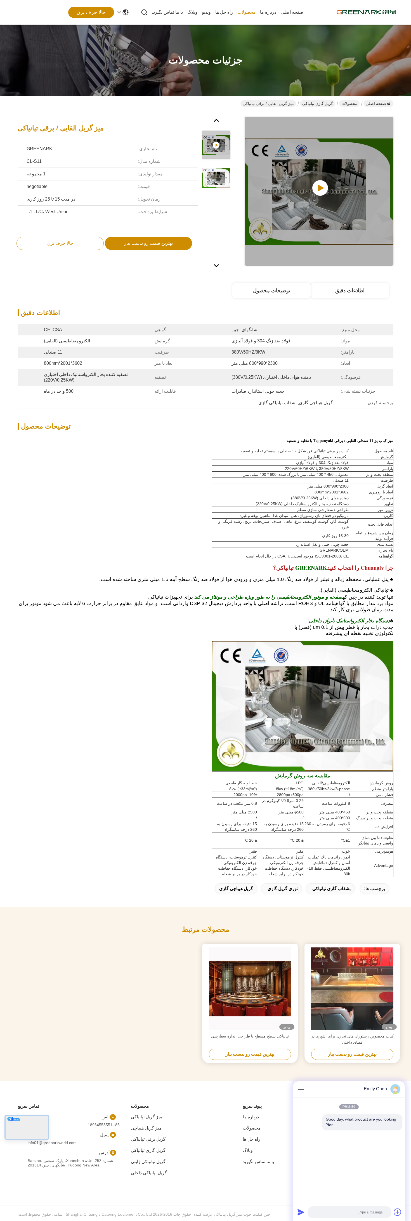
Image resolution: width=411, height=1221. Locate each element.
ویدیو (206, 12)
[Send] (300, 1212)
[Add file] (397, 1212)
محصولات (246, 12)
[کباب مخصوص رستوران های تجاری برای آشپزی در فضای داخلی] (352, 988)
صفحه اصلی (292, 12)
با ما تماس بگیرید (167, 12)
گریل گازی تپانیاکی (317, 103)
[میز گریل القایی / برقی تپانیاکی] (319, 191)
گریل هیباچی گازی (236, 888)
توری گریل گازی (283, 888)
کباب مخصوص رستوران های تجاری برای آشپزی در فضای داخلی (352, 1039)
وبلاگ (192, 12)
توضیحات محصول (271, 290)
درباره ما (268, 12)
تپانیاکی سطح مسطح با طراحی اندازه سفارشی (250, 1036)
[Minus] (300, 1089)
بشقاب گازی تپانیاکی (331, 888)
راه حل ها (224, 12)
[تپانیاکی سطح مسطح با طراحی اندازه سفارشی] (250, 988)
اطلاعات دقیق (350, 290)
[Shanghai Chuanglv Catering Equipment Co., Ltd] (366, 12)
